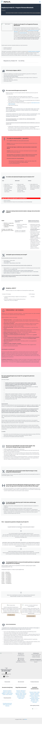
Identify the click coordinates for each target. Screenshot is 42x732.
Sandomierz (37, 698)
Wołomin (24, 693)
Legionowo (5, 692)
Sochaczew (19, 692)
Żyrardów (17, 694)
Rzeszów (10, 694)
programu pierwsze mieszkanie (34, 51)
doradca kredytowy (23, 32)
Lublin (4, 694)
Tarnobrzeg (19, 697)
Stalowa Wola (21, 698)
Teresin (23, 697)
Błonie (24, 694)
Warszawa (5, 690)
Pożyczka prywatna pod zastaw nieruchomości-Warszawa (7, 704)
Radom (11, 693)
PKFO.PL (7, 2)
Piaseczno (9, 692)
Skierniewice (23, 690)
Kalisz (21, 693)
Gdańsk (8, 693)
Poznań (7, 694)
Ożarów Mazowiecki (20, 695)
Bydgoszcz (4, 693)
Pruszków (9, 690)
